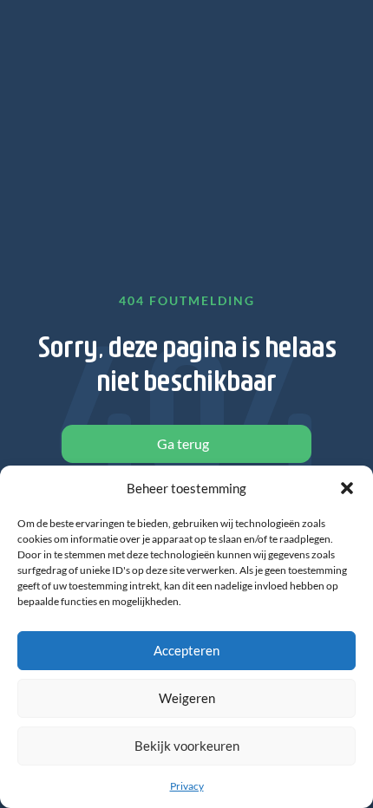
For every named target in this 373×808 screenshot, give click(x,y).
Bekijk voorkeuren (186, 745)
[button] (347, 488)
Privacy (187, 785)
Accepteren (186, 650)
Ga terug (183, 443)
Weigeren (187, 698)
